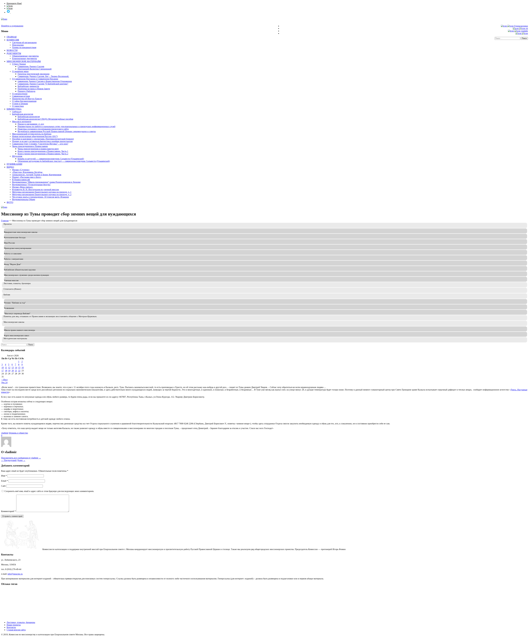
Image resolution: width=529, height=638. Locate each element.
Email (4, 481)
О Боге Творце (19, 64)
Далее (21, 460)
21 (16, 370)
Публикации (14, 163)
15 (19, 367)
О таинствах (18, 106)
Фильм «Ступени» (21, 170)
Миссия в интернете (21, 121)
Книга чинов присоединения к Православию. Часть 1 (43, 151)
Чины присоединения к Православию (30, 146)
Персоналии (18, 45)
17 (3, 370)
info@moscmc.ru (15, 574)
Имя (4, 476)
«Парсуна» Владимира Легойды (27, 172)
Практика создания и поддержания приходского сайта (43, 129)
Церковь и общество (18, 433)
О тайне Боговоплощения (24, 101)
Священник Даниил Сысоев (31, 66)
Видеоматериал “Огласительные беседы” (31, 184)
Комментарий (8, 511)
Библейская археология (29, 116)
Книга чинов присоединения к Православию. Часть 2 (43, 154)
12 (9, 367)
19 (9, 370)
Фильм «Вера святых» (22, 187)
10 (3, 367)
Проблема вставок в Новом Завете (34, 89)
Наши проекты (14, 625)
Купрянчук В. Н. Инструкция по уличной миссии (35, 189)
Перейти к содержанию (12, 26)
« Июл (5, 379)
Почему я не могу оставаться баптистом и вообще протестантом (42, 141)
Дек (3, 382)
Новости (12, 50)
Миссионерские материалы (24, 61)
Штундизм (17, 156)
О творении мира (20, 71)
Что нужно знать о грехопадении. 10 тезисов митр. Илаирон (40, 197)
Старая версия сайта (16, 630)
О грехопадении (19, 94)
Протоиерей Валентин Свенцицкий (35, 69)
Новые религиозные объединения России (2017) (35, 136)
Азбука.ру (16, 111)
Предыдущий (9, 460)
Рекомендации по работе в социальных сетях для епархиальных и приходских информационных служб (66, 126)
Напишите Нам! (14, 3)
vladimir (4, 433)
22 (19, 370)
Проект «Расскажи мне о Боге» (26, 177)
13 (13, 367)
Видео (10, 167)
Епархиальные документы (24, 58)
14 (16, 367)
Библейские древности (28, 86)
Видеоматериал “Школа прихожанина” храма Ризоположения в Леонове (46, 182)
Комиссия (13, 39)
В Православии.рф (21, 179)
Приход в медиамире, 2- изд (31, 124)
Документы (14, 53)
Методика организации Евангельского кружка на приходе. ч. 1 (41, 192)
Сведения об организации (24, 42)
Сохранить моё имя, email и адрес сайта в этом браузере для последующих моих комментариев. (49, 491)
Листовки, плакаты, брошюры (21, 622)
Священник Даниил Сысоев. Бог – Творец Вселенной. (43, 76)
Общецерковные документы (25, 56)
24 (6, 382)
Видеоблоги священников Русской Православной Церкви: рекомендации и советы (57, 131)
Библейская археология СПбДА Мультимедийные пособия (45, 119)
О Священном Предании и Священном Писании (35, 79)
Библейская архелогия (22, 114)
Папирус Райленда (26, 91)
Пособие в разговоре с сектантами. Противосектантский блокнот (43, 139)
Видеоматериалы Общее (23, 199)
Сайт (3, 486)
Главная (12, 36)
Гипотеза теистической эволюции (33, 74)
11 (6, 367)
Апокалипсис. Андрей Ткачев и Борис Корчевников (36, 174)
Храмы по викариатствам (24, 47)
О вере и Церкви (20, 103)
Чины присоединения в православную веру (38, 149)
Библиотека (14, 108)
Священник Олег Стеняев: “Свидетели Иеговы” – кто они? (40, 144)
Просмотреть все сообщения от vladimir (21, 458)
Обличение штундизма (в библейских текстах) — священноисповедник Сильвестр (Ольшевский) (64, 161)
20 (13, 370)
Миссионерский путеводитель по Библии (31, 134)
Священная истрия (21, 96)
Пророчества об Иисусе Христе (27, 98)
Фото (10, 202)
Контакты (11, 627)
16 (22, 367)
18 (6, 370)
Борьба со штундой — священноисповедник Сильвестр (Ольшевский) (51, 159)
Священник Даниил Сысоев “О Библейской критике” (43, 84)
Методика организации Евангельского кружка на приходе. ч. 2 (41, 194)
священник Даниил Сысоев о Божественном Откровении (45, 81)
